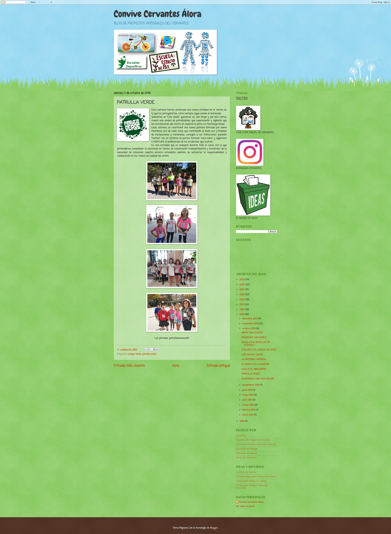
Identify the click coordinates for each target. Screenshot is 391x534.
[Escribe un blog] (148, 349)
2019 (242, 314)
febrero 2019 (249, 410)
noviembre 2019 (250, 323)
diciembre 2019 (250, 318)
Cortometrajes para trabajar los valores (256, 476)
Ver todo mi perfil (245, 506)
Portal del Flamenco (246, 457)
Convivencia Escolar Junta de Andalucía (256, 444)
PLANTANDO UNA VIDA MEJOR (258, 378)
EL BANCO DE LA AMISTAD (255, 364)
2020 (242, 309)
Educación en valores (246, 453)
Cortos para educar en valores (251, 481)
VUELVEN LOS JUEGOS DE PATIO (259, 349)
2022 (242, 299)
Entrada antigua (218, 365)
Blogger (214, 528)
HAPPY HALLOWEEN (252, 332)
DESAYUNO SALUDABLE (254, 337)
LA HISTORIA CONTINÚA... (254, 359)
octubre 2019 (249, 328)
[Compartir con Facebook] (154, 349)
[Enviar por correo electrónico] (145, 349)
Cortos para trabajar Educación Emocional (252, 487)
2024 (242, 289)
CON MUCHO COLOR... (253, 354)
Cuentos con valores (246, 472)
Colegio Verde (134, 354)
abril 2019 (247, 400)
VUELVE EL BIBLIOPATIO (254, 369)
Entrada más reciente (129, 365)
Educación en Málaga (246, 449)
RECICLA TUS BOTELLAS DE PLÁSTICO (256, 344)
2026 (242, 279)
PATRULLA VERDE (251, 374)
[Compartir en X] (151, 349)
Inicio (175, 365)
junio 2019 (247, 390)
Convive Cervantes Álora (157, 14)
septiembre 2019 (251, 385)
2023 (242, 294)
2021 (242, 304)
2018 (242, 421)
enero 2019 (248, 415)
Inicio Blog (241, 435)
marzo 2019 (248, 405)
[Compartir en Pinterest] (157, 349)
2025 (242, 284)
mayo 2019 (248, 395)
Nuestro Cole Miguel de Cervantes (253, 440)
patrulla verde (149, 354)
